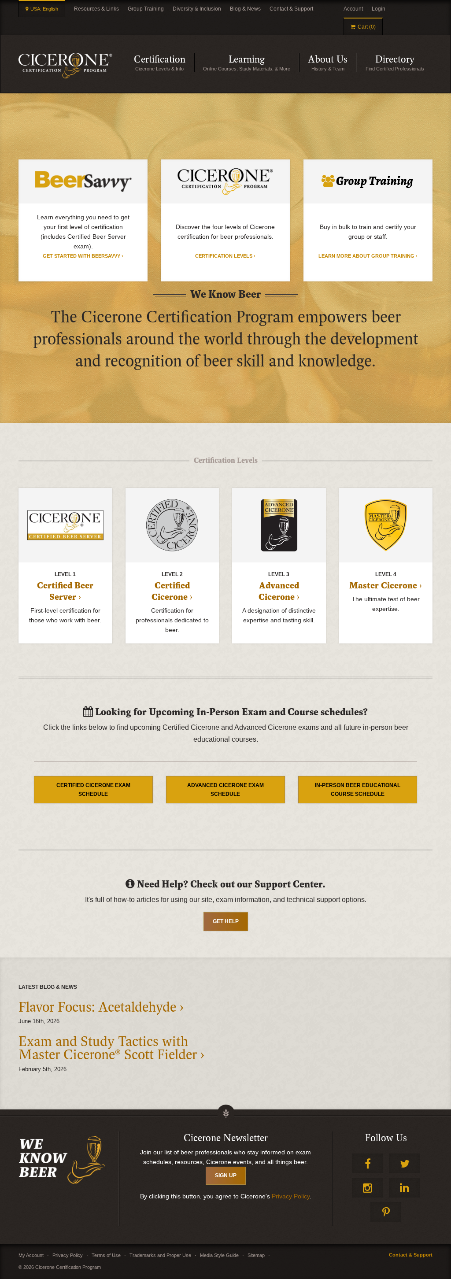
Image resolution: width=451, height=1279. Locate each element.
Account (353, 9)
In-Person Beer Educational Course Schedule (357, 789)
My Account (31, 1255)
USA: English (44, 8)
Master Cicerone (383, 586)
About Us (332, 63)
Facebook (367, 1163)
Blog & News (245, 9)
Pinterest (385, 1212)
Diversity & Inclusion (197, 9)
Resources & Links (96, 9)
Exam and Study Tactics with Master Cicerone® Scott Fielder (107, 1048)
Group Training (146, 9)
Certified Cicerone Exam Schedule (93, 789)
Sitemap (256, 1255)
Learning (264, 63)
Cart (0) (367, 27)
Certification (164, 63)
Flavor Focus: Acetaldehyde (97, 1007)
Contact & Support (291, 9)
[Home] (65, 65)
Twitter (404, 1163)
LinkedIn (404, 1188)
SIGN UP (226, 1175)
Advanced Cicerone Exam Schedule (225, 789)
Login (378, 9)
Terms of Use (106, 1255)
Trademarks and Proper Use (160, 1255)
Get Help (226, 921)
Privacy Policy (291, 1196)
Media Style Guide (219, 1255)
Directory (404, 63)
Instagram (367, 1188)
